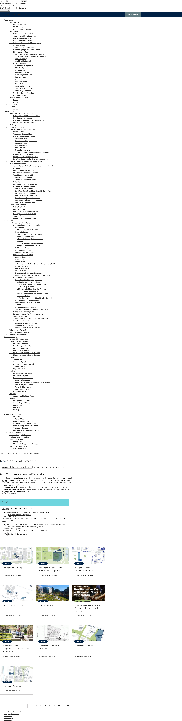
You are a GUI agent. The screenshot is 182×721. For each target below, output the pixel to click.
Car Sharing (17, 405)
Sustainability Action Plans (19, 223)
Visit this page (11, 534)
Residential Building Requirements (28, 303)
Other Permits (18, 182)
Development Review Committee (27, 198)
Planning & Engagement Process (25, 444)
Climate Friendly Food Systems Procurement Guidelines (38, 264)
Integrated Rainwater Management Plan (28, 314)
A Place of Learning (20, 419)
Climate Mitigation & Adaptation (25, 426)
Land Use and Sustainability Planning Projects (26, 161)
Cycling (12, 371)
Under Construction (11, 497)
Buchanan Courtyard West (25, 66)
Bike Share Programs (21, 376)
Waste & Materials (22, 268)
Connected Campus (20, 428)
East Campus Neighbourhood (26, 141)
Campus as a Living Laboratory (25, 36)
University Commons (23, 91)
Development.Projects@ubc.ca (19, 515)
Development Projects (18, 164)
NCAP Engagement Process (27, 230)
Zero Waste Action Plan (22, 321)
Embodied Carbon (22, 271)
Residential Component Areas (26, 307)
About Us (7, 20)
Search (24, 1)
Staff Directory (19, 27)
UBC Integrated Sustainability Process (31, 289)
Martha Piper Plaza (22, 86)
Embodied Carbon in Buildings (28, 282)
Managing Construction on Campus (26, 355)
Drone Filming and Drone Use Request (31, 56)
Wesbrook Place (21, 148)
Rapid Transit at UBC (21, 369)
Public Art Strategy (20, 209)
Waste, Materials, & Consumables (30, 239)
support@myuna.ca (35, 527)
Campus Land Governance (23, 34)
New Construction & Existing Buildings (31, 234)
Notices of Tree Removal (24, 177)
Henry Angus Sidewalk (23, 75)
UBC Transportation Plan (22, 346)
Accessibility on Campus (18, 339)
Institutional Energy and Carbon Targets (32, 284)
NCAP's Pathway (21, 232)
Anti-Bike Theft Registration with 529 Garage (32, 382)
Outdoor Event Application (25, 47)
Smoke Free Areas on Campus (24, 123)
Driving (12, 398)
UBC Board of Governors (24, 189)
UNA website (60, 524)
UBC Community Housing (22, 118)
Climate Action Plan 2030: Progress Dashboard (33, 275)
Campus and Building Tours (23, 396)
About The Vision (16, 439)
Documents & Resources (24, 252)
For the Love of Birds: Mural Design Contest (35, 298)
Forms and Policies (20, 95)
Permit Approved (10, 493)
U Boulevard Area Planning (23, 154)
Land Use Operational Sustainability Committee (33, 191)
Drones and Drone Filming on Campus (29, 54)
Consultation (8, 489)
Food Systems (20, 262)
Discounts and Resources (23, 378)
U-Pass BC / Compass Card (23, 364)
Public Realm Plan (20, 207)
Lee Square (19, 79)
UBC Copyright (8, 718)
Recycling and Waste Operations (27, 328)
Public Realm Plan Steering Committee (29, 200)
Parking (16, 410)
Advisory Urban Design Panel (26, 195)
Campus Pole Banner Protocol (24, 218)
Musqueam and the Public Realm (25, 211)
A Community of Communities (24, 423)
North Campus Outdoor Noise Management (33, 152)
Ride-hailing (17, 407)
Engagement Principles (22, 38)
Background (19, 227)
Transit (12, 357)
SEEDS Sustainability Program (20, 332)
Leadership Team (19, 25)
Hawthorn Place (21, 145)
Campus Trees (18, 216)
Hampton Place (21, 143)
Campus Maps (14, 104)
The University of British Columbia (13, 3)
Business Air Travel (22, 266)
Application (8, 485)
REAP (19, 305)
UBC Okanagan (133, 14)
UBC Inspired (14, 125)
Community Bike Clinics (24, 385)
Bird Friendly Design (24, 296)
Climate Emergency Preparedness (30, 243)
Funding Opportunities (18, 334)
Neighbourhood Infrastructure (28, 246)
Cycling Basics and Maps (22, 373)
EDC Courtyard (20, 68)
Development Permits (21, 168)
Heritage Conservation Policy (24, 214)
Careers (12, 107)
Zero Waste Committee (24, 325)
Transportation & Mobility (27, 236)
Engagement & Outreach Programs (28, 273)
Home (1, 453)
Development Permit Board (25, 193)
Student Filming (21, 59)
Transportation (9, 337)
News (15, 102)
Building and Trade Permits (23, 170)
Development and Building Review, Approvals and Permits (31, 166)
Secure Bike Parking (22, 380)
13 (73, 706)
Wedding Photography (23, 61)
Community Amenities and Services (26, 116)
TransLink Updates (20, 362)
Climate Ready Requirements (28, 291)
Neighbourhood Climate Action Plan (27, 225)
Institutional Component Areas (27, 300)
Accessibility (8, 720)
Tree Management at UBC (23, 175)
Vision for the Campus (12, 414)
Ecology (20, 241)
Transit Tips (18, 360)
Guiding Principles (22, 248)
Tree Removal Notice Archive (26, 180)
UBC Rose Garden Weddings (24, 93)
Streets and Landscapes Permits (25, 173)
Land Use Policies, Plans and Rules (22, 129)
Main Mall (19, 84)
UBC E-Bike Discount (23, 389)
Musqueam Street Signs (22, 350)
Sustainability (9, 221)
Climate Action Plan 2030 (23, 255)
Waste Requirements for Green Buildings (32, 293)
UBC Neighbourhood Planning (24, 136)
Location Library (19, 63)
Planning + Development (13, 127)
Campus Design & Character (20, 435)
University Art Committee (25, 202)
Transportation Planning (18, 341)
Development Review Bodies (24, 186)
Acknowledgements (20, 448)
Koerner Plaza (20, 77)
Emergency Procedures (11, 714)
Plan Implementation (23, 250)
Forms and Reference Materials (25, 184)
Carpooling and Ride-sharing (24, 403)
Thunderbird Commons (24, 88)
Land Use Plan (18, 132)
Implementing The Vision (19, 437)
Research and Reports (21, 348)
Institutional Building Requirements (28, 280)
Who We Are (14, 22)
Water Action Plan (20, 316)
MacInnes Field (21, 82)
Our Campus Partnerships (23, 29)
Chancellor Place (21, 138)
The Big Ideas (14, 417)
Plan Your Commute (20, 344)
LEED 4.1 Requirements (26, 287)
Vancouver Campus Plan (22, 134)
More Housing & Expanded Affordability (28, 421)
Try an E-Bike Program (23, 387)
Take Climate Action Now (19, 330)
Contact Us (13, 109)
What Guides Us (15, 31)
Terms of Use (8, 716)
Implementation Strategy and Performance (31, 319)
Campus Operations (22, 257)
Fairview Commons (22, 72)
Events (15, 100)
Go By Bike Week (19, 391)
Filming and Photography (22, 52)
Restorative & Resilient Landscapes (26, 430)
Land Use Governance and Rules (25, 157)
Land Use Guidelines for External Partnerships (30, 159)
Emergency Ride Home (21, 401)
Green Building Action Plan (23, 278)
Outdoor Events (19, 45)
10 (59, 706)
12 (68, 706)
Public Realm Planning (17, 205)
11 (64, 706)
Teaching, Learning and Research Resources (32, 309)
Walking (12, 394)
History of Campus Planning (23, 40)
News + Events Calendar (18, 97)
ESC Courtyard (20, 70)
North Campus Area (22, 150)
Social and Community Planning (21, 113)
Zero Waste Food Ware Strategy (27, 323)
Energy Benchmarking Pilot (23, 312)
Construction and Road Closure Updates (24, 353)
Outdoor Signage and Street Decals (26, 50)
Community (8, 111)
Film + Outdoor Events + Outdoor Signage (25, 43)
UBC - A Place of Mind (8, 6)
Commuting (19, 259)
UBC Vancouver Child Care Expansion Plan (29, 120)
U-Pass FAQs (20, 366)
